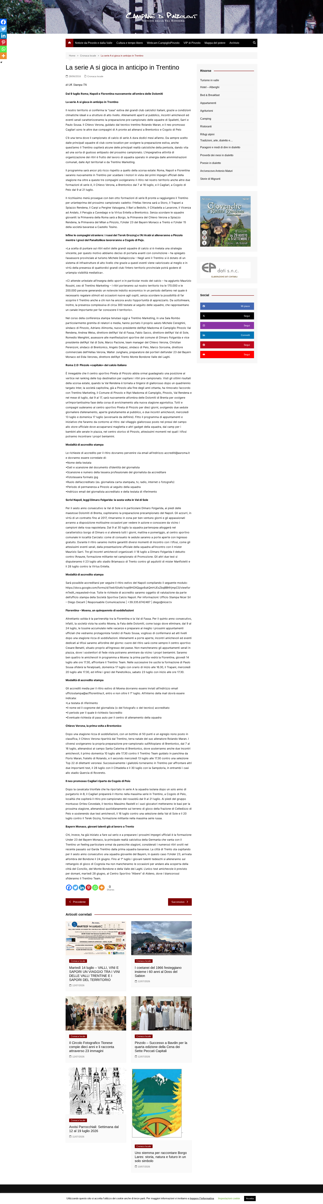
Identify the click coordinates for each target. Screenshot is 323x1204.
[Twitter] (75, 887)
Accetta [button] (250, 1198)
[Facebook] (69, 887)
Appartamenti (208, 103)
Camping (205, 118)
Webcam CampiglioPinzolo (163, 42)
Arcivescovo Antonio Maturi (216, 170)
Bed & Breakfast (210, 95)
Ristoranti (206, 126)
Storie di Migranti (210, 178)
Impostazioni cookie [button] (229, 1198)
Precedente (79, 901)
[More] (102, 887)
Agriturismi (206, 110)
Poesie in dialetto (210, 163)
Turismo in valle (209, 80)
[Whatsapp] (95, 887)
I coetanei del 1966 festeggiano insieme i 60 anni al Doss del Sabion (158, 972)
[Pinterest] (89, 887)
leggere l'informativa (202, 1198)
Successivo (177, 901)
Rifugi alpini (207, 134)
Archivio (234, 42)
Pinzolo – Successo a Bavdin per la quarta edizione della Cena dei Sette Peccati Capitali (161, 1047)
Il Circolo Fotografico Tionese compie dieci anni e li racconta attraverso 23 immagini (91, 1047)
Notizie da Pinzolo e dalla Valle (93, 42)
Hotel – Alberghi (209, 87)
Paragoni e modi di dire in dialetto (220, 147)
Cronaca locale (95, 76)
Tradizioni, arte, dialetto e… (216, 140)
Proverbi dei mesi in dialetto (216, 155)
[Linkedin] (82, 887)
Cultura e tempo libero (129, 42)
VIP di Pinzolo (192, 42)
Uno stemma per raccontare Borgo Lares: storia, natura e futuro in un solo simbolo (161, 1157)
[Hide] (1, 62)
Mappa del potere (215, 42)
